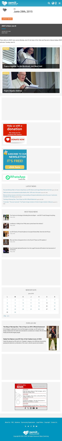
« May (4, 316)
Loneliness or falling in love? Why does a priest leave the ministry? (26, 223)
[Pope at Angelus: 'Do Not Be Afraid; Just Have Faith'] (31, 58)
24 (23, 309)
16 (15, 306)
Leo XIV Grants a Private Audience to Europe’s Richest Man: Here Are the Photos (30, 231)
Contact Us (54, 422)
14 (54, 303)
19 (39, 306)
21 (54, 306)
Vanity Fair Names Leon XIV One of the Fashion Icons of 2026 (22, 339)
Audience (17, 422)
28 (54, 309)
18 (31, 306)
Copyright (47, 422)
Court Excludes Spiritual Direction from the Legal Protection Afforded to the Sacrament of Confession (33, 249)
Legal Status (39, 422)
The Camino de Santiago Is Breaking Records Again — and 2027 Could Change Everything (32, 215)
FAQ (12, 422)
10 (23, 303)
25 (31, 309)
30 (15, 312)
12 (39, 303)
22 (7, 309)
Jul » (8, 316)
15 (7, 306)
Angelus (5, 48)
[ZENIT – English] (17, 3)
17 (23, 306)
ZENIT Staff (5, 33)
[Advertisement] (31, 109)
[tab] (23, 386)
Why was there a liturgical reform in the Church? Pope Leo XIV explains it (28, 240)
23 (15, 309)
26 (39, 309)
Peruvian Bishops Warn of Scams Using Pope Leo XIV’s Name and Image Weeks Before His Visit (27, 190)
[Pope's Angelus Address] (31, 82)
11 (31, 303)
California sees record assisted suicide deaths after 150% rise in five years (22, 192)
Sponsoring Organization (28, 422)
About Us (7, 422)
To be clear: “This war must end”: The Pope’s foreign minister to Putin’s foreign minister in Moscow (28, 202)
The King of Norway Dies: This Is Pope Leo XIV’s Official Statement (19, 199)
